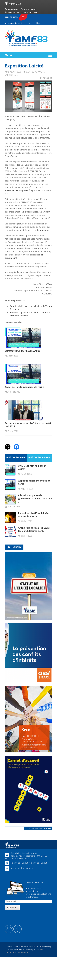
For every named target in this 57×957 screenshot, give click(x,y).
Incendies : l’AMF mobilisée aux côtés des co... (33, 515)
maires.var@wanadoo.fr (38, 230)
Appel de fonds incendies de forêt (24, 386)
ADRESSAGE (30, 9)
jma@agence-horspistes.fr (17, 190)
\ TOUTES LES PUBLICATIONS (38, 828)
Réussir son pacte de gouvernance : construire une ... (35, 498)
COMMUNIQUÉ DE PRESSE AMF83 (23, 350)
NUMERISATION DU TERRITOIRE (22, 12)
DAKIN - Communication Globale (24, 951)
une (16, 74)
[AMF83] (26, 46)
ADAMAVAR (13, 9)
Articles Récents (15, 457)
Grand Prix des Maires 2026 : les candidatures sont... (34, 529)
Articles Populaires (39, 457)
